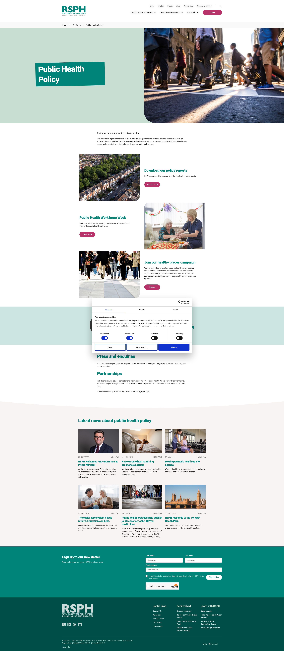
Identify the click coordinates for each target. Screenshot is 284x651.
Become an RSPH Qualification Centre (208, 622)
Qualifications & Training (142, 12)
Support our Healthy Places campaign (184, 629)
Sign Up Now (214, 577)
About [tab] (175, 309)
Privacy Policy (158, 619)
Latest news (158, 626)
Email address (151, 565)
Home (65, 25)
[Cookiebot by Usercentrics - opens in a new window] (179, 302)
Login (212, 12)
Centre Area (188, 6)
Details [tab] (142, 309)
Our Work (191, 12)
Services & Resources (170, 12)
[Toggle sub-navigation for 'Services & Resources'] (182, 12)
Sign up (152, 287)
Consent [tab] (108, 310)
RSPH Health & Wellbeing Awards (187, 616)
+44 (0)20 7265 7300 (126, 641)
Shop (178, 6)
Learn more (87, 234)
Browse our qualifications (210, 628)
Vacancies (157, 615)
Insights (161, 6)
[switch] (127, 337)
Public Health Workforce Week (186, 622)
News (152, 6)
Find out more (152, 184)
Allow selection (142, 347)
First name (150, 556)
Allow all (174, 347)
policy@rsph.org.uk (142, 391)
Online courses (206, 611)
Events (170, 6)
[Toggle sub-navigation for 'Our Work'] (197, 12)
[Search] (221, 6)
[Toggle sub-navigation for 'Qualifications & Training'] (155, 12)
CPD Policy (157, 622)
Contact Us (157, 611)
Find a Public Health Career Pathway (211, 616)
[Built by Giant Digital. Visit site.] (215, 644)
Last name (189, 556)
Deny (110, 347)
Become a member (204, 6)
